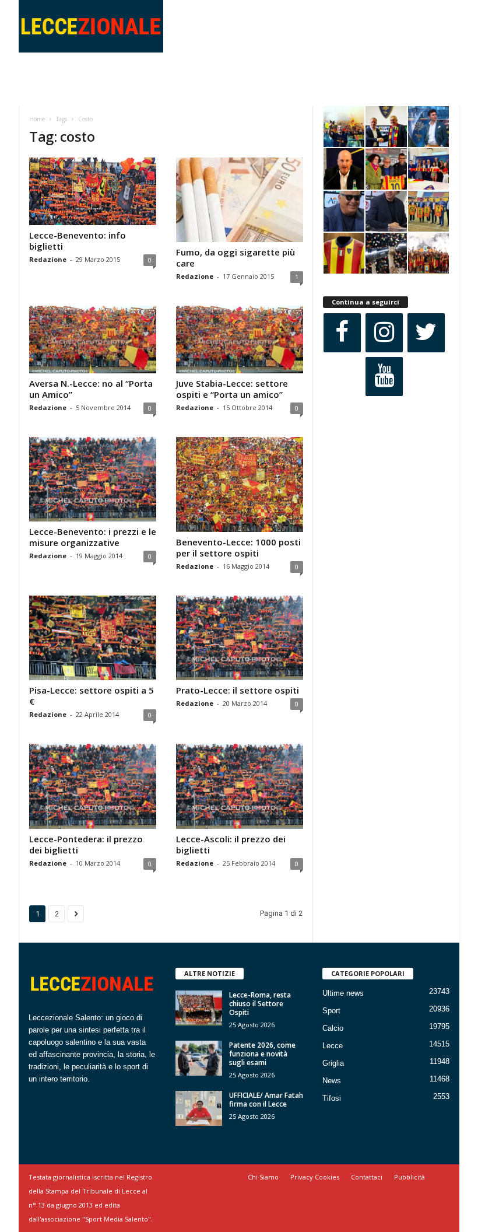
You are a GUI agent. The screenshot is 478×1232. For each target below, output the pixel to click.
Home (37, 119)
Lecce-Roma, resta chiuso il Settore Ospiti (260, 1003)
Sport (331, 1010)
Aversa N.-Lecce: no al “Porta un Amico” (91, 388)
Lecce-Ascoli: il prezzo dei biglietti (231, 844)
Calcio (332, 1028)
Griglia (333, 1063)
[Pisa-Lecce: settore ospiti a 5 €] (92, 638)
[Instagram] (384, 332)
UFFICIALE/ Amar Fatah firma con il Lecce (266, 1099)
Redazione (47, 259)
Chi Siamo (263, 1176)
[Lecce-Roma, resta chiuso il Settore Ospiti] (198, 1008)
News (331, 1080)
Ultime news (343, 993)
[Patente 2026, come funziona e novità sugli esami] (198, 1058)
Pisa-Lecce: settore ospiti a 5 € (91, 695)
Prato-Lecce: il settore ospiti (237, 690)
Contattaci (366, 1176)
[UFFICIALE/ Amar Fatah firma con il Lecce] (198, 1108)
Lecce (332, 1045)
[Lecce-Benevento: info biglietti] (92, 191)
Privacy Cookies (314, 1176)
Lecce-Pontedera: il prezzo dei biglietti (86, 844)
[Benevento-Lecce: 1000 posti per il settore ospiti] (239, 485)
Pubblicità (409, 1176)
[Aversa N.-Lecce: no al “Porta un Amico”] (92, 339)
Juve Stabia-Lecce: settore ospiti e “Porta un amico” (232, 388)
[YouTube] (384, 376)
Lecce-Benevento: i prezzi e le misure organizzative (92, 537)
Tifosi (331, 1098)
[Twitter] (426, 332)
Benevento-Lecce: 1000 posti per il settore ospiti (238, 547)
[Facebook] (342, 332)
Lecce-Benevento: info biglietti (77, 240)
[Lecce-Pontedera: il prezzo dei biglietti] (92, 786)
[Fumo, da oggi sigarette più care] (239, 200)
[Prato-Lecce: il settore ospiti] (239, 638)
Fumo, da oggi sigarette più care (235, 257)
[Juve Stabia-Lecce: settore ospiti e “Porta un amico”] (239, 339)
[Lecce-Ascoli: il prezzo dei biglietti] (239, 786)
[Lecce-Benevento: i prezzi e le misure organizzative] (92, 479)
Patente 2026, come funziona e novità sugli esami (262, 1054)
